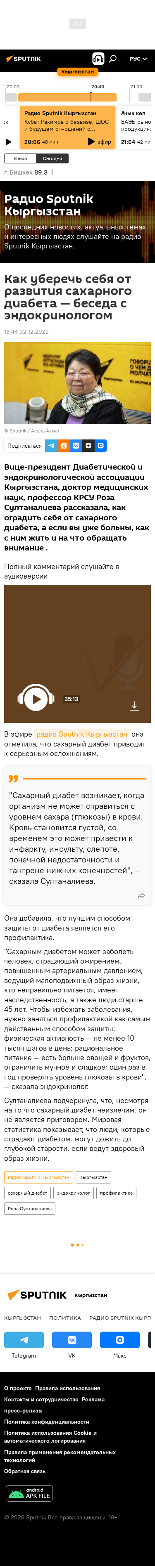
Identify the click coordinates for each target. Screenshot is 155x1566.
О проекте (18, 1388)
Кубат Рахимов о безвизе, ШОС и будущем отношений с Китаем (66, 128)
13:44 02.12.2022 (26, 331)
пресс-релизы (23, 1410)
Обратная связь (24, 1471)
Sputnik (18, 431)
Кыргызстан (93, 1177)
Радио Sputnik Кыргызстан (60, 113)
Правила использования (67, 1388)
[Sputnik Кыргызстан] (24, 62)
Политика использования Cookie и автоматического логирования (50, 1436)
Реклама (93, 1399)
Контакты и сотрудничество (41, 1399)
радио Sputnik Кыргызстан (81, 734)
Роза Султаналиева (30, 1208)
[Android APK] (29, 1494)
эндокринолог (73, 1193)
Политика (65, 1317)
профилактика (116, 1193)
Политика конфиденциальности (46, 1421)
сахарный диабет (27, 1193)
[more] (141, 895)
